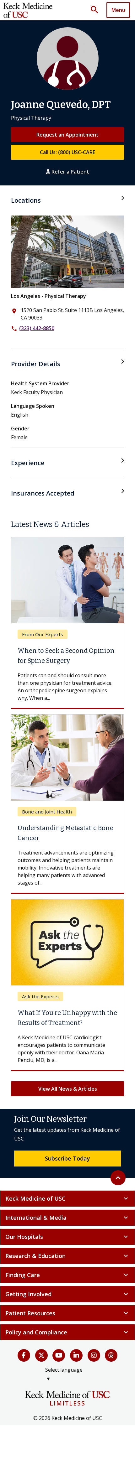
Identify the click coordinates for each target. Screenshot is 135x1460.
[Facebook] (23, 1355)
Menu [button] (118, 10)
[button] (97, 10)
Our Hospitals (67, 1236)
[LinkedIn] (76, 1355)
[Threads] (111, 1355)
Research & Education (67, 1256)
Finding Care (67, 1275)
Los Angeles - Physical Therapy (48, 296)
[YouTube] (58, 1355)
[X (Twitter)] (41, 1355)
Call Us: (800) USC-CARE (67, 152)
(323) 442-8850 (36, 328)
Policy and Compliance (67, 1332)
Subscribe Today (67, 1158)
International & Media (67, 1217)
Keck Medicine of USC (67, 1198)
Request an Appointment (67, 134)
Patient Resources (67, 1313)
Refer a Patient (70, 171)
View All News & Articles (67, 1088)
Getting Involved (67, 1294)
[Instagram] (93, 1355)
